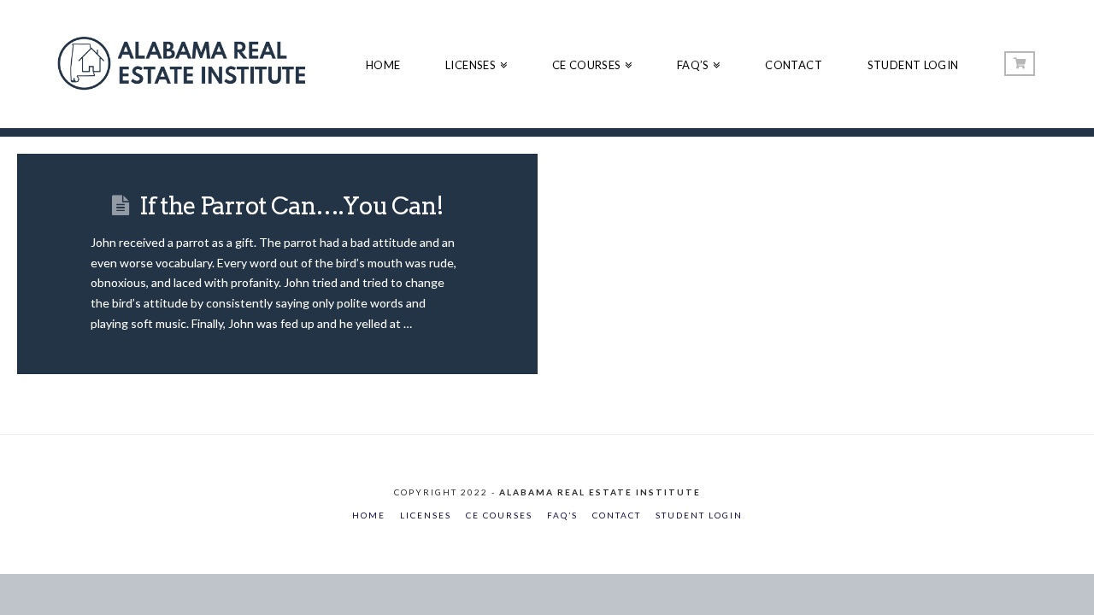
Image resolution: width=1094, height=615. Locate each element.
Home (368, 515)
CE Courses (499, 515)
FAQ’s (562, 515)
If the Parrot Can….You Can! (291, 205)
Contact (616, 515)
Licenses (425, 515)
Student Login (699, 515)
